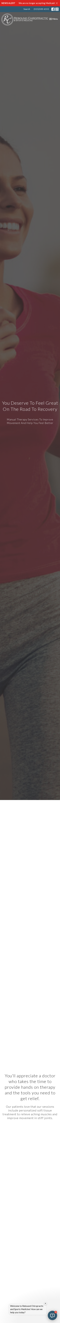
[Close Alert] (57, 3)
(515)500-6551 (41, 9)
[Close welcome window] (45, 1303)
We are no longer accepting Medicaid (37, 3)
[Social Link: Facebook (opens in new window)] (53, 9)
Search (27, 9)
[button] (52, 1315)
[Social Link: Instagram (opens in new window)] (57, 9)
